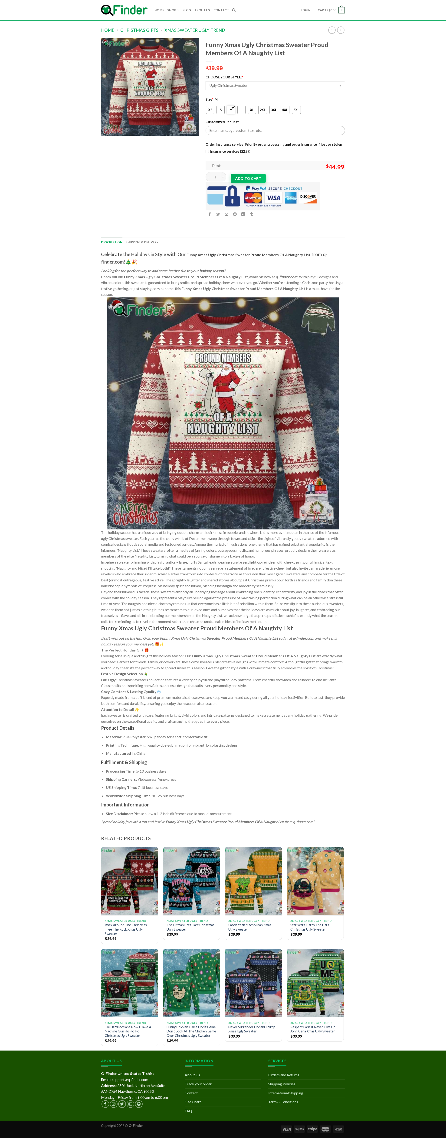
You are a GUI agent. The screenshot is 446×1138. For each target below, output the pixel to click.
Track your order (198, 1084)
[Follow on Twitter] (122, 1104)
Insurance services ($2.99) (230, 151)
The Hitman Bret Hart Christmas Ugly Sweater (190, 927)
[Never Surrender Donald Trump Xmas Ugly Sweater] (253, 983)
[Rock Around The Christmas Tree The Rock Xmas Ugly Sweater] (129, 881)
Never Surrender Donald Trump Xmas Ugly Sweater (251, 1029)
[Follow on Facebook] (105, 1104)
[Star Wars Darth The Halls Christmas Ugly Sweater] (315, 881)
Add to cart (248, 178)
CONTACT (221, 10)
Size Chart (193, 1101)
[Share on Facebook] (210, 214)
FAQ (188, 1111)
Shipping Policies (281, 1084)
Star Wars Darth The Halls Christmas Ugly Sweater (309, 927)
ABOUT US (202, 10)
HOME (159, 10)
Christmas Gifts (139, 30)
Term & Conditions (283, 1101)
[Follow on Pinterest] (139, 1104)
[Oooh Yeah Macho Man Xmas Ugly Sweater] (253, 881)
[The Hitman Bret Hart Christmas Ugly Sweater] (191, 881)
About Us (192, 1075)
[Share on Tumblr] (252, 214)
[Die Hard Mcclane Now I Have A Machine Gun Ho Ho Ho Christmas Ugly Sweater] (129, 983)
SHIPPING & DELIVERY (142, 242)
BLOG (187, 10)
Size (209, 99)
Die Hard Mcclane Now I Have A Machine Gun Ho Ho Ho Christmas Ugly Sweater (128, 1031)
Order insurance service (224, 144)
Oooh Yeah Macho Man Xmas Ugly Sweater (249, 927)
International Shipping (285, 1093)
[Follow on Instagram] (114, 1104)
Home (107, 30)
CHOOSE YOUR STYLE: (224, 77)
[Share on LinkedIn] (243, 214)
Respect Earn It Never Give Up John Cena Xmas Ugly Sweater (312, 1029)
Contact (191, 1093)
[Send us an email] (130, 1104)
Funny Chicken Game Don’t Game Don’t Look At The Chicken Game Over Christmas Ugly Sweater (191, 1031)
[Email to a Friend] (226, 214)
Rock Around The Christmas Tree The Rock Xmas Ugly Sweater (126, 929)
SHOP (171, 10)
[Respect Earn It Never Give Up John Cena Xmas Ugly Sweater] (315, 983)
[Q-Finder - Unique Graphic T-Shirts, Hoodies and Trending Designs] (124, 10)
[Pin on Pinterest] (235, 214)
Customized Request (222, 122)
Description (111, 242)
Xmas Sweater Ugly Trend (194, 30)
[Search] (234, 10)
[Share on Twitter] (218, 214)
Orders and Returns (283, 1075)
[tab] (111, 242)
